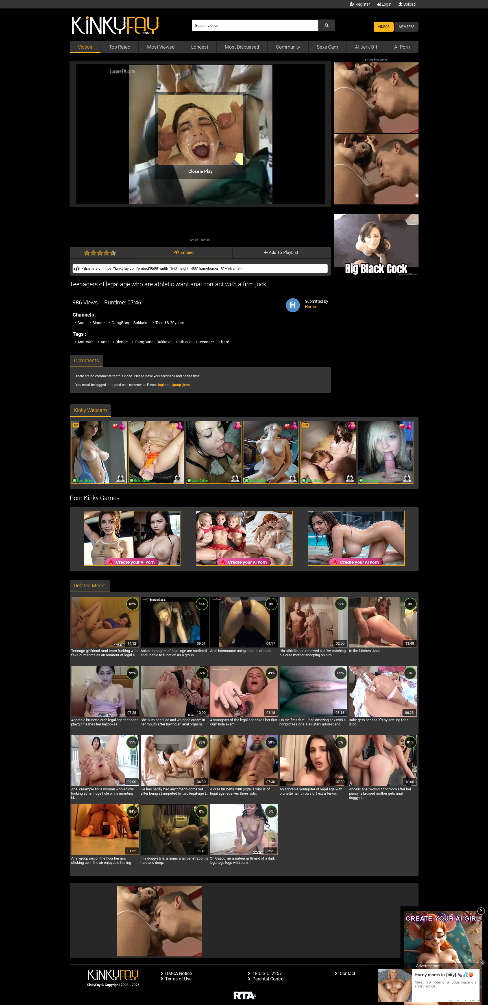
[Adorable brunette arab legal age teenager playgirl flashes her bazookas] (105, 716)
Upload (409, 4)
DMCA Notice (178, 973)
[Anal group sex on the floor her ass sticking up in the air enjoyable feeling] (105, 854)
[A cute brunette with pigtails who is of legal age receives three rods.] (244, 785)
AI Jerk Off (366, 47)
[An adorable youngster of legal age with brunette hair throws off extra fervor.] (314, 785)
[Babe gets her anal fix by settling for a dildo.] (383, 716)
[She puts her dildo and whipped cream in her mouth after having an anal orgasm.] (175, 716)
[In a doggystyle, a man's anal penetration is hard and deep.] (174, 854)
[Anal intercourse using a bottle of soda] (244, 647)
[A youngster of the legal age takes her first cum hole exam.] (244, 716)
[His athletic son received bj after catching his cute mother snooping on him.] (314, 647)
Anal (81, 323)
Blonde (98, 323)
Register (362, 4)
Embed (186, 252)
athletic (184, 342)
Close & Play (200, 171)
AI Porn (402, 47)
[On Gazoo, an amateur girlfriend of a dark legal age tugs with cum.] (244, 854)
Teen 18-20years (169, 323)
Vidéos (85, 47)
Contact (347, 973)
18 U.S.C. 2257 (267, 973)
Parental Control (268, 979)
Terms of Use (178, 979)
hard (225, 342)
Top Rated (119, 47)
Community (288, 47)
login (162, 385)
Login (386, 4)
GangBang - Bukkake (130, 323)
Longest (199, 47)
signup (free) (180, 385)
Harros (311, 306)
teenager (206, 342)
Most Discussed (242, 47)
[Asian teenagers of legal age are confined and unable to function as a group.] (175, 647)
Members (406, 27)
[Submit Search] (326, 25)
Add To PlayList (283, 252)
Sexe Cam (327, 47)
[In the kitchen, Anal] (383, 647)
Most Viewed (161, 47)
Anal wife (85, 342)
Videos (383, 27)
